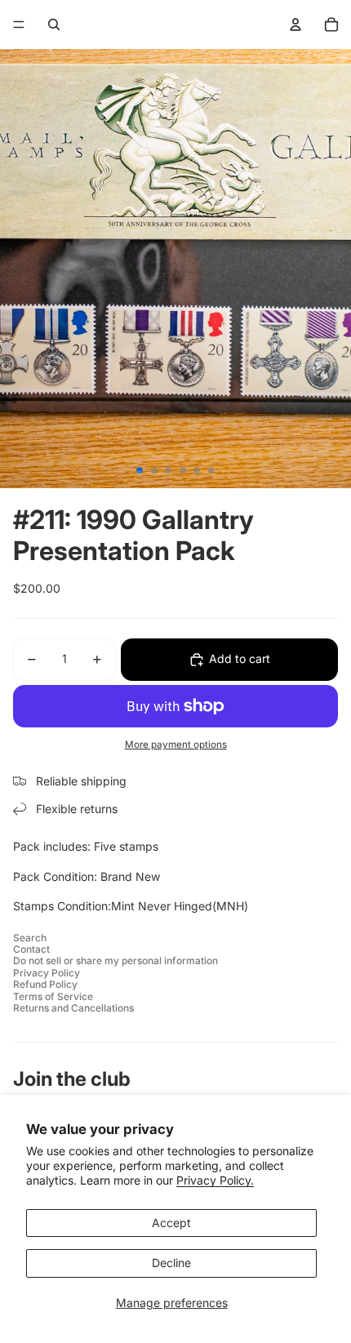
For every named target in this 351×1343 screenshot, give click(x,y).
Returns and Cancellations (73, 1008)
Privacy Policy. (215, 1180)
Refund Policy (45, 984)
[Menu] (19, 24)
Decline (171, 1263)
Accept (171, 1223)
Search (30, 938)
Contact (31, 949)
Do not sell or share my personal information (115, 960)
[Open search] (54, 24)
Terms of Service (53, 996)
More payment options (176, 744)
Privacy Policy (46, 973)
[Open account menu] (295, 24)
